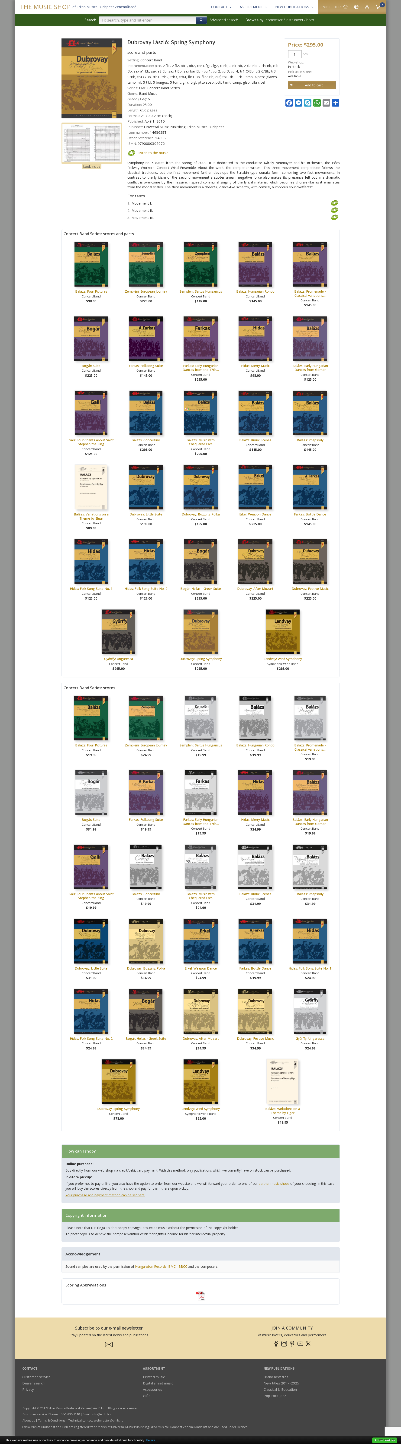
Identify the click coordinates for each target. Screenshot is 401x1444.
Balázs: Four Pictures (91, 291)
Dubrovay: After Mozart (255, 588)
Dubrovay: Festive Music (310, 588)
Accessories (152, 1389)
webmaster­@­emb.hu (108, 1420)
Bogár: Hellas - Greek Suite (200, 588)
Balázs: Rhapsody (310, 440)
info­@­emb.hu (101, 1414)
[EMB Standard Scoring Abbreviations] (200, 1296)
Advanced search (224, 20)
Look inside (91, 166)
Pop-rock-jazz (275, 1395)
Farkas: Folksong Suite (146, 365)
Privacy (28, 1389)
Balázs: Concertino (146, 440)
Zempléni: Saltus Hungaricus (200, 291)
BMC (172, 1266)
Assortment (154, 1368)
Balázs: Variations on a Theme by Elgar (91, 516)
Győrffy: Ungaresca (118, 659)
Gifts (147, 1395)
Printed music (154, 1376)
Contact (30, 1368)
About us (29, 1420)
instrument (294, 19)
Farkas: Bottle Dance (310, 514)
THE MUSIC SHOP (45, 7)
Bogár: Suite (91, 365)
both (310, 19)
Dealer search (33, 1383)
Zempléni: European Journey (146, 291)
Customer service (36, 1376)
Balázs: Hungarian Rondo (255, 291)
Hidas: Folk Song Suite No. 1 (91, 588)
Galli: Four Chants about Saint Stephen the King (91, 442)
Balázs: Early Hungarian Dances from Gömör (310, 367)
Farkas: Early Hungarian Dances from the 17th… (201, 367)
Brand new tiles (276, 1376)
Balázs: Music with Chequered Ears (201, 442)
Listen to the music (153, 152)
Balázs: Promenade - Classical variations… (310, 293)
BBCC (182, 1266)
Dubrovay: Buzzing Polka (201, 514)
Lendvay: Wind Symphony (283, 659)
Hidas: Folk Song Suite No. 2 (146, 588)
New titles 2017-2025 (281, 1383)
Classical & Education (280, 1389)
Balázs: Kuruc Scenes (255, 440)
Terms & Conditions (51, 1420)
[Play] (131, 153)
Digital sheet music (158, 1383)
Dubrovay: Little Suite (145, 514)
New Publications (279, 1368)
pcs (305, 54)
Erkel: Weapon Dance (255, 514)
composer (274, 19)
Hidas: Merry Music (255, 365)
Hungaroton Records (150, 1266)
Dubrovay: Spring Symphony (200, 659)
